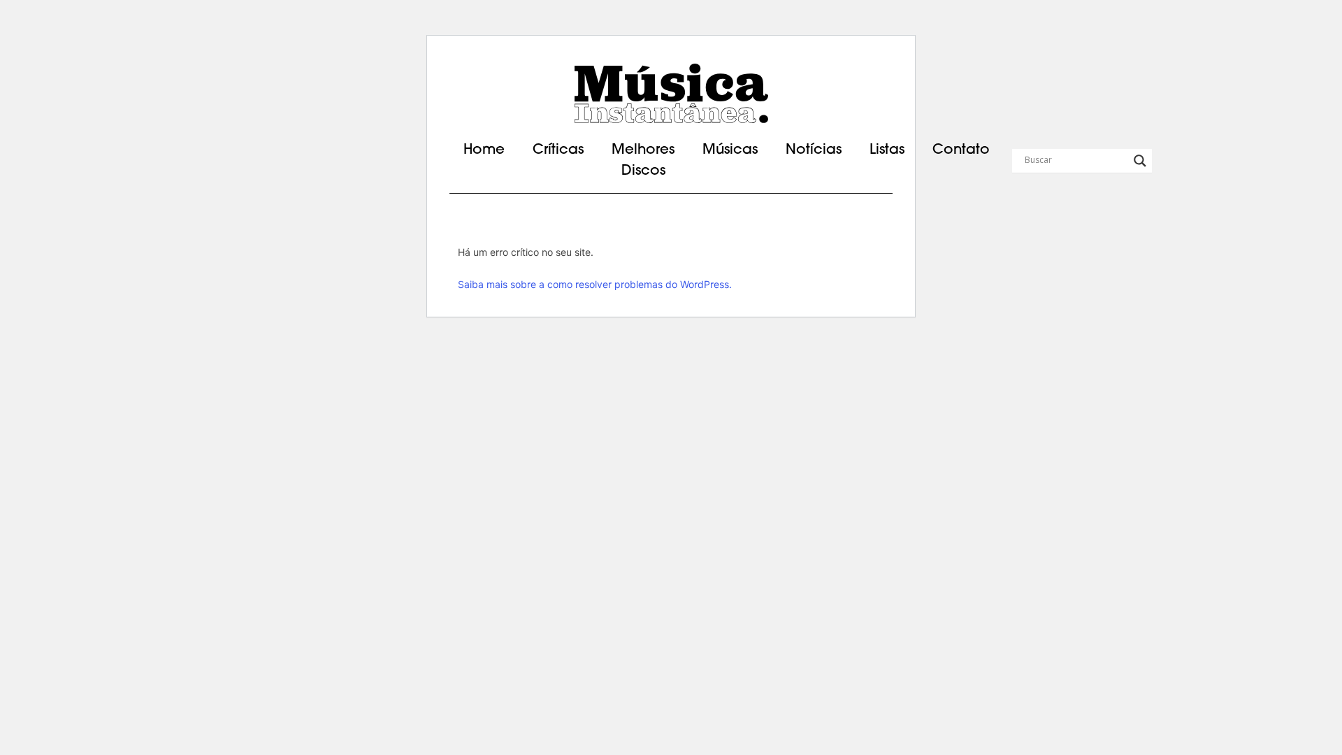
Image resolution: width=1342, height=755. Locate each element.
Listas (887, 150)
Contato (961, 150)
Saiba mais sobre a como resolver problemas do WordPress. (595, 284)
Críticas (558, 150)
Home (484, 150)
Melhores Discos (643, 160)
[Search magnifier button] (1140, 161)
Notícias (814, 150)
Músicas (730, 150)
